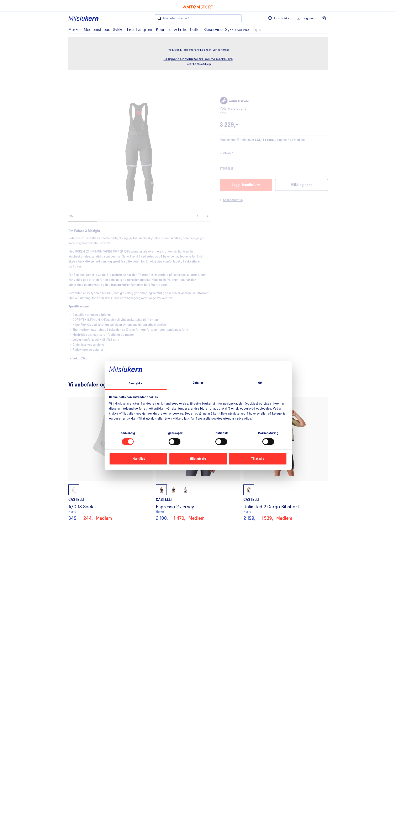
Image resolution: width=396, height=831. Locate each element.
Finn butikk (281, 18)
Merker (74, 29)
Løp (130, 29)
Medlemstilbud (97, 29)
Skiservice (213, 29)
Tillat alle (257, 458)
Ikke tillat (138, 458)
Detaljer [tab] (198, 382)
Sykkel (119, 29)
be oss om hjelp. (202, 64)
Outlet (195, 29)
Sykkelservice (237, 29)
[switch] (174, 441)
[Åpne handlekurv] (324, 18)
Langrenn (144, 29)
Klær (160, 29)
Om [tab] (260, 382)
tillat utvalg (198, 458)
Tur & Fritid (177, 29)
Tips (257, 29)
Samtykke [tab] (135, 383)
